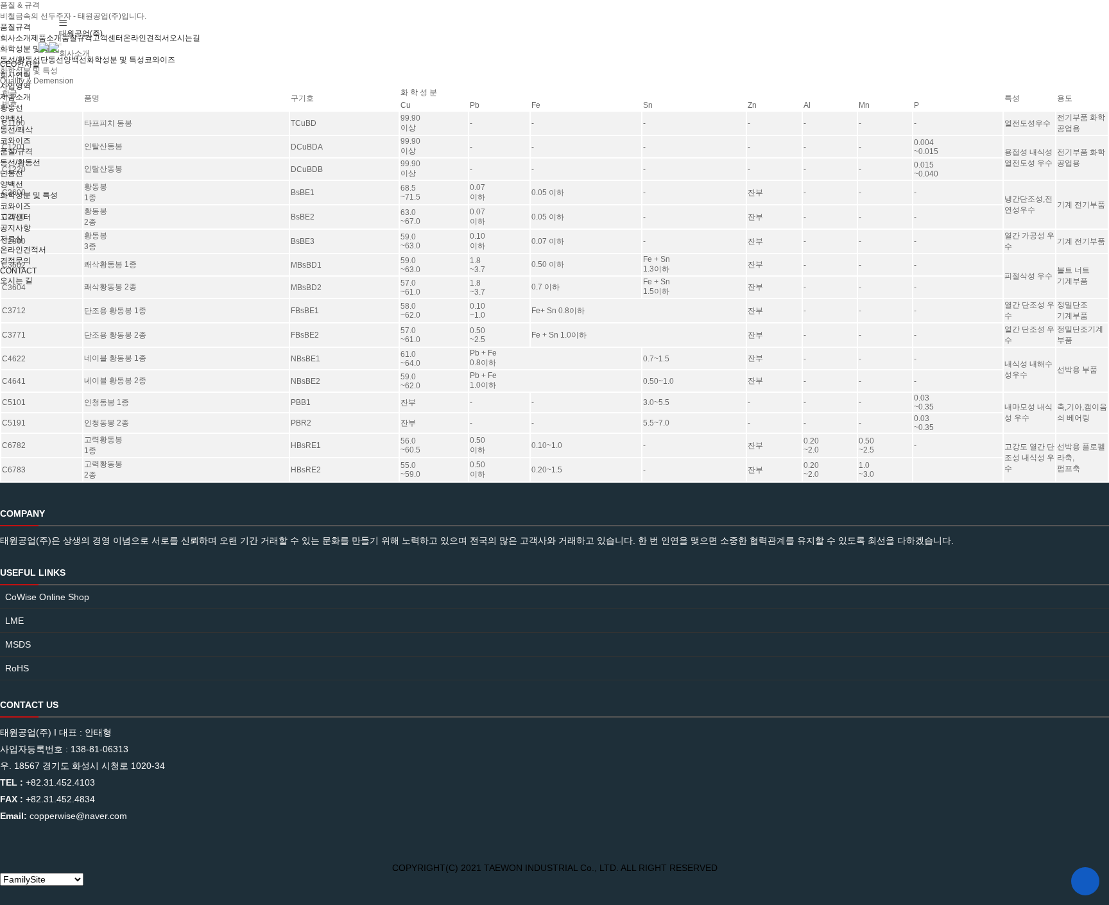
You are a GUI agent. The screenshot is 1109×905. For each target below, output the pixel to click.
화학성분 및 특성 (29, 195)
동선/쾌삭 (16, 129)
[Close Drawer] (60, 44)
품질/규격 (16, 151)
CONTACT (18, 270)
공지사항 (15, 227)
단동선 (11, 173)
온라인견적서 (23, 249)
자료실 (11, 238)
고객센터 (15, 216)
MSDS (18, 644)
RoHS (17, 668)
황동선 (11, 107)
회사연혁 (15, 75)
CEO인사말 (20, 64)
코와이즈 (15, 140)
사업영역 (15, 86)
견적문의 (15, 260)
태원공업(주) (81, 33)
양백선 (11, 118)
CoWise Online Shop (47, 597)
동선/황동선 (20, 162)
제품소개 (15, 96)
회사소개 (74, 53)
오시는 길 (16, 280)
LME (14, 621)
